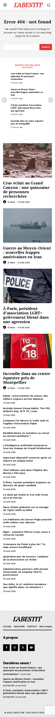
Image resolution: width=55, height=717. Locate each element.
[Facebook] (6, 647)
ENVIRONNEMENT (11, 674)
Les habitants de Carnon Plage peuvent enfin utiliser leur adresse (27, 521)
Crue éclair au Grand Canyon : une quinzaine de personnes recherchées (27, 76)
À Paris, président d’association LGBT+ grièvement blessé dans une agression (26, 108)
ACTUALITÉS (8, 686)
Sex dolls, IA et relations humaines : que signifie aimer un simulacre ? (25, 586)
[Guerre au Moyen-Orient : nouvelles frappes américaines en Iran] (27, 225)
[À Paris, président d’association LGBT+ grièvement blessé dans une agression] (27, 286)
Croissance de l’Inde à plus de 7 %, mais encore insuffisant (24, 546)
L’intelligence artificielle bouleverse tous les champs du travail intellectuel (27, 447)
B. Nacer (11, 202)
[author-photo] (5, 202)
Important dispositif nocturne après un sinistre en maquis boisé (27, 459)
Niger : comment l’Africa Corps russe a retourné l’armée (26, 533)
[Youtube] (31, 647)
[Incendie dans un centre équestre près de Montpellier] (27, 351)
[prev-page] (4, 100)
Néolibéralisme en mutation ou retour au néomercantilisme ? (26, 434)
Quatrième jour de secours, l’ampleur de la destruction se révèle (26, 558)
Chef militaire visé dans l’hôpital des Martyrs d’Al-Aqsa (25, 471)
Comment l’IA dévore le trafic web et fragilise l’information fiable (26, 422)
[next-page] (50, 100)
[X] (23, 647)
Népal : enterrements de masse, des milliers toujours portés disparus (25, 397)
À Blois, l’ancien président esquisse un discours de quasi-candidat (26, 484)
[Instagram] (14, 647)
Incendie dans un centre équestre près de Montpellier (27, 122)
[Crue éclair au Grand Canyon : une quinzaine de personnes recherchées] (27, 160)
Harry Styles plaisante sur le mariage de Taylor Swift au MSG (26, 509)
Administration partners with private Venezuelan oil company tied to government (25, 572)
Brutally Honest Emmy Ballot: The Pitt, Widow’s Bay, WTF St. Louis (27, 410)
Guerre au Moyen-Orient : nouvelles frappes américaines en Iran (27, 92)
